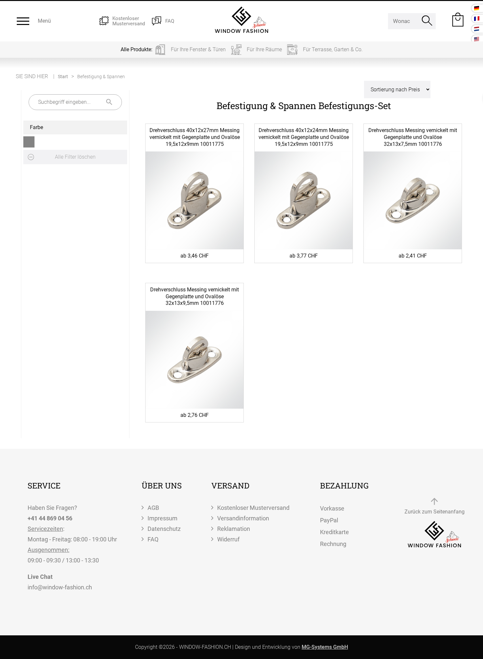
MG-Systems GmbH (325, 647)
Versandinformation (243, 518)
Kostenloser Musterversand (253, 507)
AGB (153, 507)
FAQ (153, 539)
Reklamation (233, 528)
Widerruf (228, 539)
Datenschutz (164, 528)
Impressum (162, 518)
